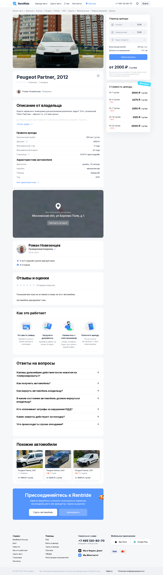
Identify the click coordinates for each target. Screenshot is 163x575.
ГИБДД (49, 554)
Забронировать (128, 57)
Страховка (17, 558)
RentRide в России (20, 540)
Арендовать (73, 512)
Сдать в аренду (52, 547)
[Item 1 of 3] (30, 459)
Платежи (49, 550)
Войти (145, 3)
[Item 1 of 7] (58, 459)
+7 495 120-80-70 (91, 540)
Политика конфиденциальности (131, 571)
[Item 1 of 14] (87, 459)
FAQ (47, 540)
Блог (15, 543)
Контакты (77, 3)
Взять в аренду (52, 543)
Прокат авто (18, 11)
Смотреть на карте (58, 223)
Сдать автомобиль (43, 512)
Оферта (109, 571)
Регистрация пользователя (57, 558)
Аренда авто (41, 3)
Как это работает (20, 550)
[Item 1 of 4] (58, 41)
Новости (16, 547)
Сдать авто (55, 3)
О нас (66, 3)
